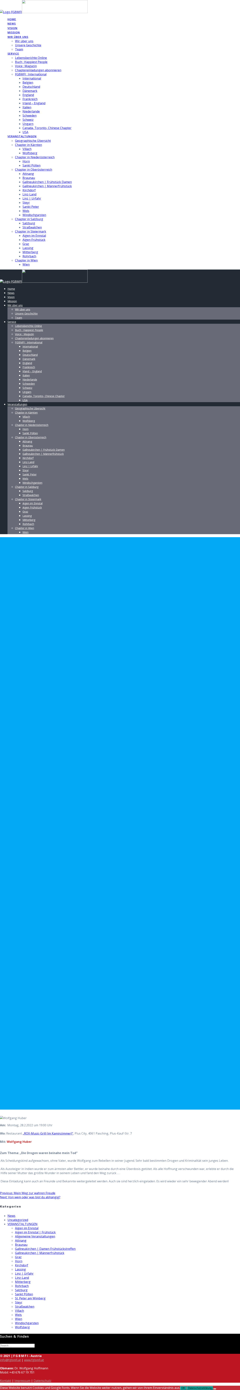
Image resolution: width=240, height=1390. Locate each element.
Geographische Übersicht (33, 141)
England (28, 95)
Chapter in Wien (26, 260)
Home (12, 19)
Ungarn (27, 124)
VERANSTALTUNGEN (23, 1224)
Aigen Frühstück (33, 240)
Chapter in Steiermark (30, 231)
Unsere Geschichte (28, 45)
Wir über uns (18, 37)
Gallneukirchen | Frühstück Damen (47, 182)
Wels (25, 211)
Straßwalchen (32, 227)
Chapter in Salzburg (29, 219)
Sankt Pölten (31, 165)
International (31, 78)
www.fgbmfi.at (34, 1360)
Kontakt (5, 1381)
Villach (27, 149)
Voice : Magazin (26, 66)
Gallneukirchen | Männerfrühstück (47, 186)
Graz (25, 244)
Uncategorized (18, 1220)
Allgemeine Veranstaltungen (35, 1236)
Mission (14, 32)
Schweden (29, 115)
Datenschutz (42, 1381)
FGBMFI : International (30, 74)
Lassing (27, 248)
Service (13, 53)
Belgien (27, 82)
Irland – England (33, 103)
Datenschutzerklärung (200, 1388)
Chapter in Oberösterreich (33, 169)
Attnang (28, 174)
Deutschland (31, 87)
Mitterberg (30, 252)
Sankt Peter (30, 207)
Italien (26, 107)
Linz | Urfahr (31, 198)
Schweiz (28, 120)
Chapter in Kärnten (28, 145)
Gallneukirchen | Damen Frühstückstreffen (45, 1249)
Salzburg (28, 223)
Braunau (28, 178)
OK (183, 1388)
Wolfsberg (29, 153)
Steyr (26, 203)
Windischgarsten (34, 215)
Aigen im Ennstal (34, 236)
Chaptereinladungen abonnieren (38, 70)
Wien (26, 264)
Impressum (22, 1381)
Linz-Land (29, 194)
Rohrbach (29, 256)
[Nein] (214, 1388)
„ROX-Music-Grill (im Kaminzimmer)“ (48, 1133)
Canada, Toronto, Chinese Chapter (46, 128)
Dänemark (29, 91)
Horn (26, 161)
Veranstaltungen (22, 136)
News (12, 23)
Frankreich (30, 99)
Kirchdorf (29, 190)
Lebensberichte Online (31, 58)
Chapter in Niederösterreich (35, 157)
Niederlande (31, 111)
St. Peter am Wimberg (30, 1298)
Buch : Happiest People (31, 62)
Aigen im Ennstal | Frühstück (35, 1232)
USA (25, 132)
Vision (12, 28)
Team (19, 49)
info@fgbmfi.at (10, 1360)
